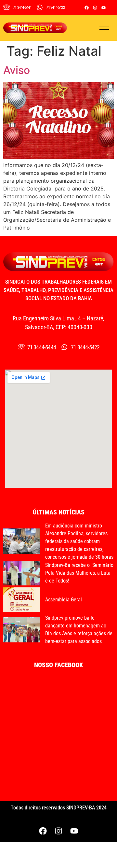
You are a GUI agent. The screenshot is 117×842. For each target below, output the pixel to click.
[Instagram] (95, 7)
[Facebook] (87, 7)
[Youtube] (103, 7)
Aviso (16, 70)
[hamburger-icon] (104, 27)
